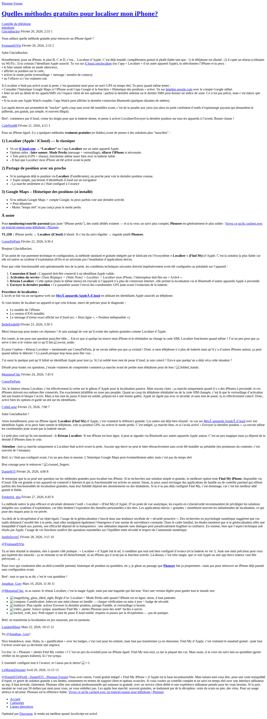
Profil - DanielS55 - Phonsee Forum (43, 677)
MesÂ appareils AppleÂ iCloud (78, 295)
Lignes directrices (21, 706)
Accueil (15, 699)
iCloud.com (27, 148)
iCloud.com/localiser (98, 63)
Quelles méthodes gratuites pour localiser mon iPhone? (80, 13)
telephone (8, 27)
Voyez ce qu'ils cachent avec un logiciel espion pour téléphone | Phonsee (116, 692)
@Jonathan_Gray (17, 634)
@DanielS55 (10, 677)
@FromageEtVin (13, 544)
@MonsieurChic (13, 590)
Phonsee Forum (12, 3)
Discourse (26, 713)
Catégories (17, 703)
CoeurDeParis (11, 381)
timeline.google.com (179, 89)
